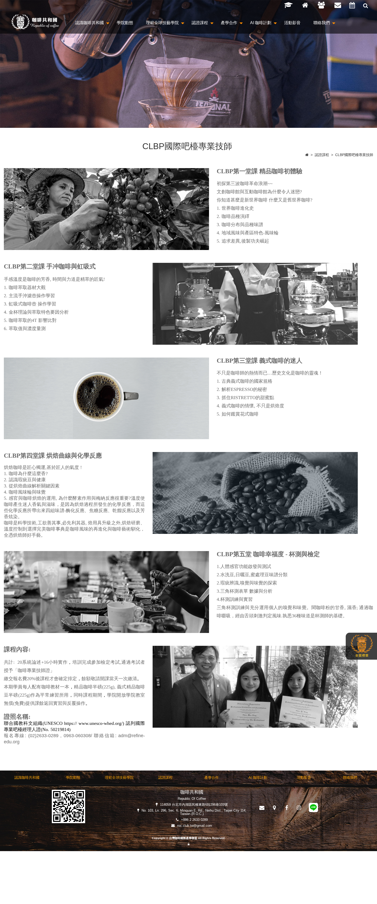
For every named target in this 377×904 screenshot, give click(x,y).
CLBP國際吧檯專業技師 (354, 155)
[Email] (339, 5)
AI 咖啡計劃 (260, 23)
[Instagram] (299, 808)
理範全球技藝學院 (162, 23)
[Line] (313, 808)
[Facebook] (286, 808)
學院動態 (125, 23)
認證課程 (200, 23)
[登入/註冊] (322, 5)
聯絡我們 (321, 23)
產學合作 (229, 23)
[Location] (274, 808)
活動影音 (292, 23)
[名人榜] (290, 5)
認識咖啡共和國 (89, 23)
